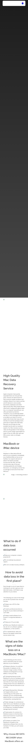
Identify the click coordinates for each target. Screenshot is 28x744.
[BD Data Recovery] (8, 3)
